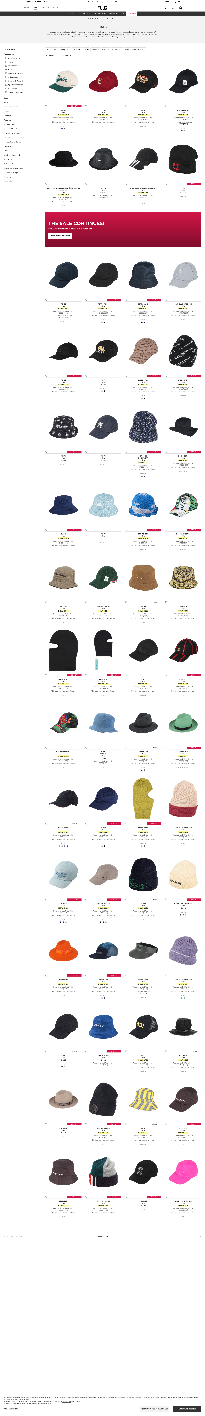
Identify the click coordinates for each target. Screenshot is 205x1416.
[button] (23, 54)
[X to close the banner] (202, 1396)
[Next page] (189, 1236)
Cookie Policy (66, 1401)
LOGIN (178, 2)
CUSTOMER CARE (41, 2)
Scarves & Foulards (16, 81)
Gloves (11, 62)
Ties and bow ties (15, 92)
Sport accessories (15, 85)
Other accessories (15, 77)
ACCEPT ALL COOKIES (187, 1409)
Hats (10, 69)
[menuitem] (26, 7)
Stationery (12, 88)
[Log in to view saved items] (173, 7)
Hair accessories (14, 66)
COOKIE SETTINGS (11, 1409)
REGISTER (169, 2)
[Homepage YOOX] (102, 8)
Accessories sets (15, 58)
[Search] (165, 7)
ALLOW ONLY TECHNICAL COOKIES (154, 1409)
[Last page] (199, 1236)
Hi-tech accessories (16, 73)
